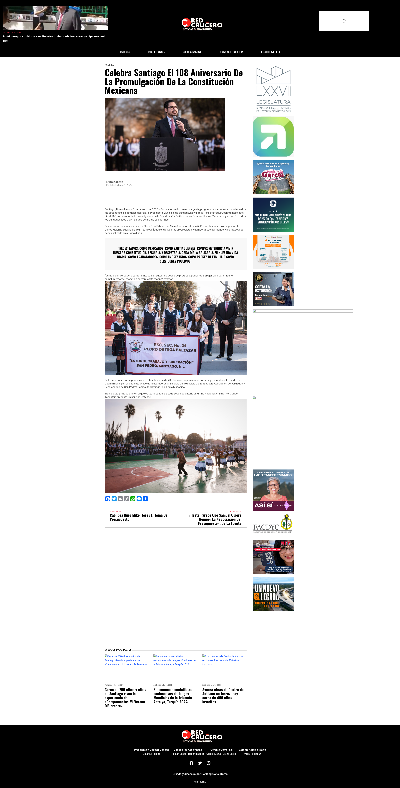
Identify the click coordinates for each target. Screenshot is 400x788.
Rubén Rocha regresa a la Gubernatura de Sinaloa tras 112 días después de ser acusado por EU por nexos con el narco (54, 38)
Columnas (192, 52)
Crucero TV (231, 52)
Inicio (125, 52)
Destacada (8, 33)
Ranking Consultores (214, 774)
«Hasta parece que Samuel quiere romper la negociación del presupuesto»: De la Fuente (215, 519)
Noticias (17, 33)
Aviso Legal (200, 781)
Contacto (270, 52)
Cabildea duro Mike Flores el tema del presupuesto (139, 517)
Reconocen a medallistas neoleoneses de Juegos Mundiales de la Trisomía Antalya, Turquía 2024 (172, 695)
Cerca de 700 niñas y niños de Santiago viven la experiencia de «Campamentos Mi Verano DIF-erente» (125, 697)
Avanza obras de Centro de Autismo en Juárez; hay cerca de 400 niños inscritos (223, 695)
